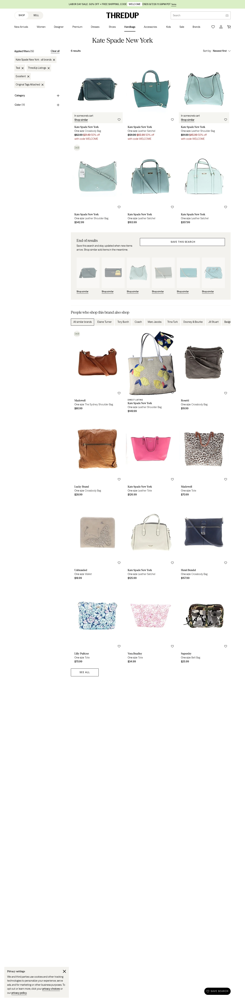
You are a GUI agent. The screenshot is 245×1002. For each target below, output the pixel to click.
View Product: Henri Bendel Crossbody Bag (204, 540)
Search (176, 15)
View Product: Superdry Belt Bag (204, 624)
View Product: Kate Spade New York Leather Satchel (151, 99)
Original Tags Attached (28, 84)
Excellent (21, 76)
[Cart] (229, 27)
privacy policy (19, 992)
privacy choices (51, 988)
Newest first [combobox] (220, 50)
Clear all (55, 51)
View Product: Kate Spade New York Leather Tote (151, 457)
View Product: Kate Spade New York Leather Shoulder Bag (204, 99)
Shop (22, 15)
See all (85, 672)
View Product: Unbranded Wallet (97, 540)
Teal (18, 68)
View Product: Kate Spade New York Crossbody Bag (97, 99)
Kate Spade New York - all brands (33, 59)
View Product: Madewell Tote (204, 457)
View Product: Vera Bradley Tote (151, 624)
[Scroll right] (225, 322)
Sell (36, 15)
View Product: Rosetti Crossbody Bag (204, 372)
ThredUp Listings (37, 68)
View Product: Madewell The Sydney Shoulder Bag (97, 372)
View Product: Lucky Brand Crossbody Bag (97, 457)
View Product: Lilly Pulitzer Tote (97, 624)
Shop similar (81, 119)
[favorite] (119, 119)
